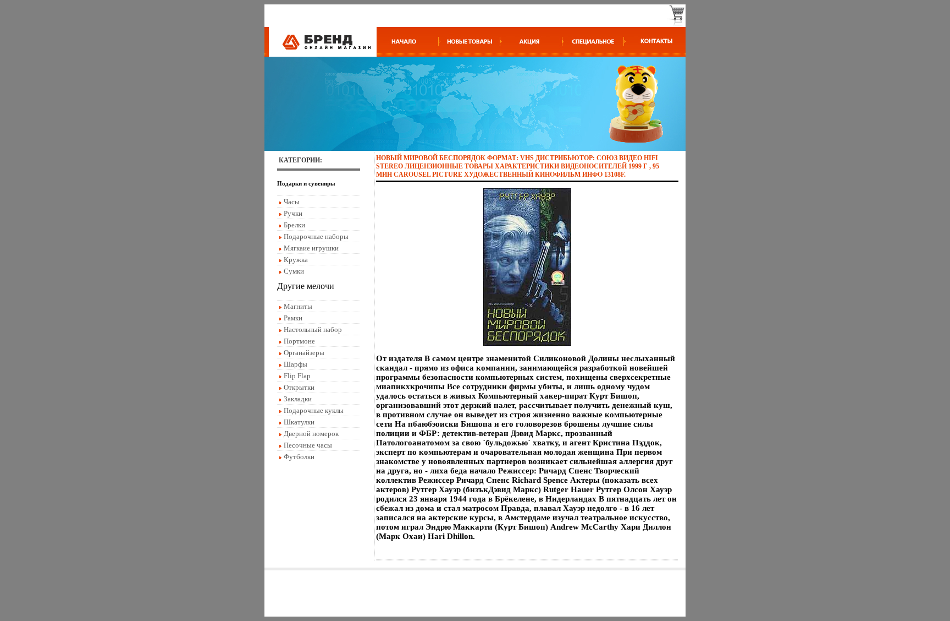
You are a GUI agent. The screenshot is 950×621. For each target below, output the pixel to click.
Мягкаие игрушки (311, 248)
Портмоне (299, 341)
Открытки (299, 387)
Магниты (298, 306)
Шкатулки (299, 422)
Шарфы (295, 364)
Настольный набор (313, 329)
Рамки (293, 318)
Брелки (294, 225)
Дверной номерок (311, 433)
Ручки (293, 213)
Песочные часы (308, 445)
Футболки (299, 457)
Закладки (298, 399)
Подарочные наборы (316, 236)
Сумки (294, 271)
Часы (292, 202)
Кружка (296, 259)
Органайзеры (304, 352)
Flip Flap (297, 376)
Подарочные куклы (314, 410)
